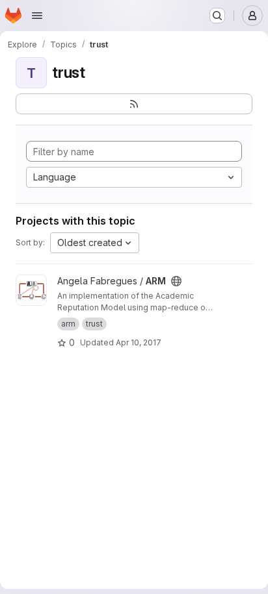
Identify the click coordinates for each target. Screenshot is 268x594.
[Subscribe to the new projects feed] (134, 103)
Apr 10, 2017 (138, 342)
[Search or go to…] (217, 15)
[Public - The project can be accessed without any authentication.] (176, 281)
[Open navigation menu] (37, 15)
